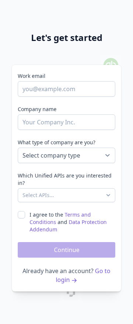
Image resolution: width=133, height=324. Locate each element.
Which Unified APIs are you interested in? (65, 179)
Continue (66, 250)
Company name (37, 109)
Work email (31, 75)
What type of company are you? (56, 142)
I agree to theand (68, 222)
